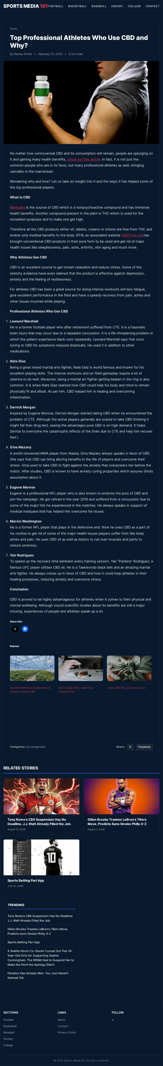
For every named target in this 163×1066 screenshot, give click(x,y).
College (134, 6)
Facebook (144, 746)
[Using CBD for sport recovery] (129, 668)
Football (55, 6)
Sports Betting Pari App (26, 880)
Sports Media (25, 6)
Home (13, 28)
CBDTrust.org (132, 235)
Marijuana (17, 207)
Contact (153, 6)
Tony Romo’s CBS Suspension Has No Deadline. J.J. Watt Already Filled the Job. (39, 821)
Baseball (99, 6)
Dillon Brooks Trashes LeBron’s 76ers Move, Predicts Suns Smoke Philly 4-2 (117, 821)
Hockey (117, 6)
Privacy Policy (67, 1032)
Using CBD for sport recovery (126, 687)
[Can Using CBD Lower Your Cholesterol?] (80, 668)
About (61, 1019)
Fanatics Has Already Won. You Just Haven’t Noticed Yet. (38, 975)
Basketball (77, 6)
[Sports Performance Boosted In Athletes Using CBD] (32, 668)
